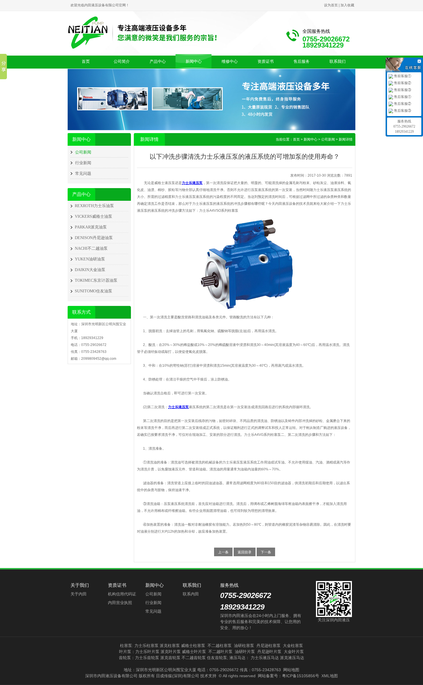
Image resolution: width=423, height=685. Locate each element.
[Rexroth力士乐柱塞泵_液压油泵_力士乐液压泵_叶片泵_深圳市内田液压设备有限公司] (142, 32)
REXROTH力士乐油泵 (94, 206)
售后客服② (402, 104)
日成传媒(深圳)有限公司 (177, 675)
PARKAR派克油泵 (91, 227)
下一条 (266, 552)
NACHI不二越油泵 (91, 248)
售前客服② (402, 83)
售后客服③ (402, 111)
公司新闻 (83, 152)
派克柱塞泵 (170, 645)
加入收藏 (347, 5)
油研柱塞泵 (244, 645)
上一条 (223, 552)
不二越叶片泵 (220, 651)
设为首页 (331, 5)
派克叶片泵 (171, 651)
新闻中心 (194, 61)
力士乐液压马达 (265, 657)
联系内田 (191, 594)
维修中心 (230, 61)
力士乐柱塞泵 (146, 645)
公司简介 (122, 61)
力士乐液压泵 (192, 183)
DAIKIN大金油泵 (90, 270)
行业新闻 (83, 162)
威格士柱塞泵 (193, 645)
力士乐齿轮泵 (147, 657)
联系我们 (337, 61)
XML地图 (329, 675)
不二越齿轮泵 (194, 657)
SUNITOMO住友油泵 (93, 291)
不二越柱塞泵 (219, 645)
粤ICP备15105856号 (300, 675)
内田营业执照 (120, 602)
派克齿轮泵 (170, 657)
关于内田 (78, 594)
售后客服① (402, 97)
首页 (86, 61)
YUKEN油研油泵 (90, 259)
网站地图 (291, 669)
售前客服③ (402, 90)
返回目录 (244, 552)
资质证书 (266, 61)
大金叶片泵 (294, 651)
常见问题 (83, 173)
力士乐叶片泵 (147, 651)
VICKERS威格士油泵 (93, 216)
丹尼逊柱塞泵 (268, 645)
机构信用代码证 (122, 594)
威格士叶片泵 (194, 651)
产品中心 (158, 61)
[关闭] (420, 60)
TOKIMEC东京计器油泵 (96, 280)
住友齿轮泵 (217, 657)
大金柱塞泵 (293, 645)
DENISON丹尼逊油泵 (94, 238)
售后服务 (302, 61)
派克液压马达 (292, 657)
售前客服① (402, 76)
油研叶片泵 (245, 651)
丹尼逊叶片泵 (269, 651)
